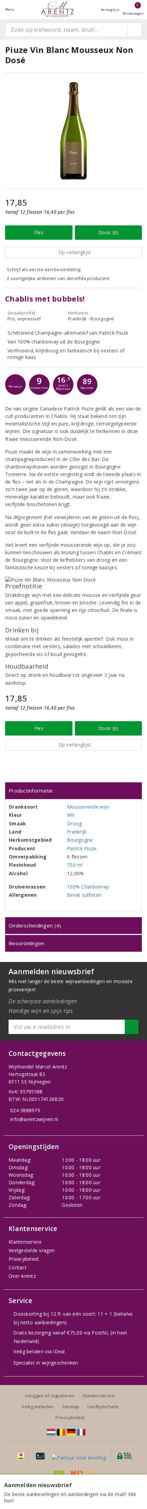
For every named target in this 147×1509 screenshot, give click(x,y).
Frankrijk (76, 831)
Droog (74, 823)
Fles (38, 232)
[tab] (73, 790)
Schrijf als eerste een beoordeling (43, 269)
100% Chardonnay (88, 886)
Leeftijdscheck (103, 1406)
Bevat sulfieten (84, 895)
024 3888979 (25, 1110)
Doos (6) (108, 232)
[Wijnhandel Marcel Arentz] (57, 9)
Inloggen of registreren (50, 1396)
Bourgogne (80, 840)
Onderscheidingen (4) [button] (35, 925)
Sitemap (71, 1406)
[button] (15, 384)
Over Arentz (22, 1276)
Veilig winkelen (38, 1406)
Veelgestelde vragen (32, 1250)
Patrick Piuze (81, 848)
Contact (18, 1267)
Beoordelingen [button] (26, 943)
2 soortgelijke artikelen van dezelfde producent (58, 278)
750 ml (75, 865)
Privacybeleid (23, 1259)
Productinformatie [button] (31, 790)
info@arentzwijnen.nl (34, 1119)
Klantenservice (25, 1242)
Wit (71, 815)
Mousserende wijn (88, 807)
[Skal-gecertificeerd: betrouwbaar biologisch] (59, 1474)
